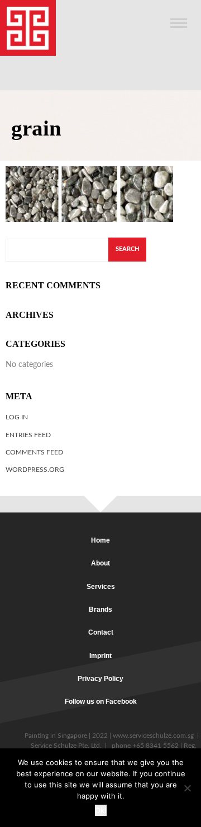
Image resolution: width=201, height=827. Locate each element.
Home (100, 540)
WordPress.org (35, 469)
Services (101, 587)
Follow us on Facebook (101, 701)
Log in (17, 417)
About (100, 563)
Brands (100, 609)
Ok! (101, 810)
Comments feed (34, 452)
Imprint (100, 656)
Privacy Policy (100, 679)
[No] (187, 788)
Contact (100, 632)
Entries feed (28, 435)
